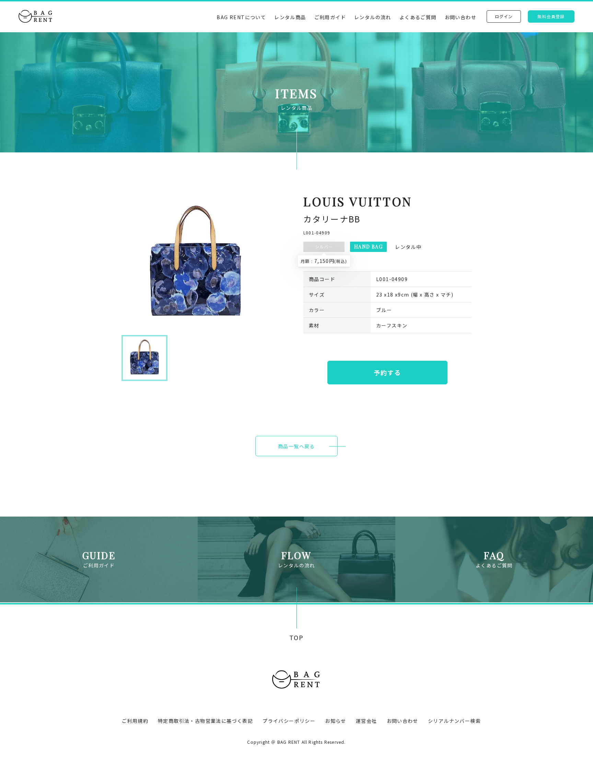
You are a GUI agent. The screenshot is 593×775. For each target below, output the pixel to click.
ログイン (504, 16)
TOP (296, 637)
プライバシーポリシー (289, 720)
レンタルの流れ (372, 17)
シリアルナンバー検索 (454, 720)
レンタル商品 (290, 17)
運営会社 (366, 720)
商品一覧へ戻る (296, 446)
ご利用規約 (135, 720)
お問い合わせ (460, 17)
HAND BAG (368, 246)
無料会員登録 (551, 16)
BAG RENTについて (241, 17)
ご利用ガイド (330, 17)
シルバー (324, 247)
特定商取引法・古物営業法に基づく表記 (205, 720)
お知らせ (335, 720)
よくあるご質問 (418, 17)
